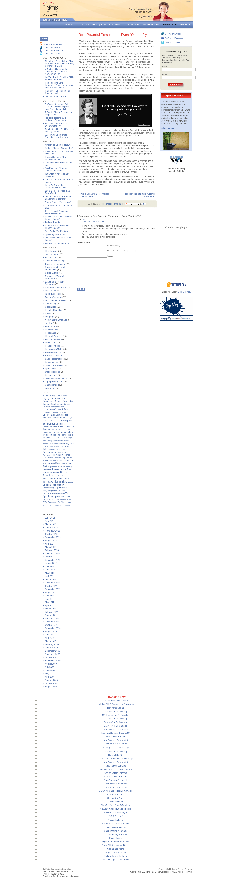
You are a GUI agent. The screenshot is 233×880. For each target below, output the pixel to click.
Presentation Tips (53, 352)
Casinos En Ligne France (115, 834)
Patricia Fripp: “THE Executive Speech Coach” (59, 218)
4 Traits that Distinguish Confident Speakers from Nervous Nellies (56, 71)
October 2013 (51, 534)
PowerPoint (47, 461)
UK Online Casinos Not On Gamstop (116, 758)
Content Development (55, 264)
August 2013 (51, 540)
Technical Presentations (56, 378)
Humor (48, 313)
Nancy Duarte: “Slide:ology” (58, 202)
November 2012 (52, 553)
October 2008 (51, 683)
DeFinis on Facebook (53, 50)
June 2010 (50, 635)
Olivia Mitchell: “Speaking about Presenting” (57, 212)
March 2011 (50, 609)
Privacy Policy (176, 869)
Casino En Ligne (115, 802)
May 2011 (49, 602)
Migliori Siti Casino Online (116, 701)
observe (55, 449)
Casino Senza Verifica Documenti (115, 824)
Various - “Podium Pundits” (57, 243)
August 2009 (51, 664)
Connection (68, 401)
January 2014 (51, 527)
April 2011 (49, 605)
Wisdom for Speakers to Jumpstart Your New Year (56, 136)
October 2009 (51, 657)
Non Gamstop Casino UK (115, 780)
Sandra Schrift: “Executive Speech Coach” (57, 226)
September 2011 (52, 589)
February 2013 (52, 550)
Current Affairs (51, 273)
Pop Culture (50, 342)
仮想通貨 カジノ (115, 816)
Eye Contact (50, 291)
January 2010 (51, 648)
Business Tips (51, 257)
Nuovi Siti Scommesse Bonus (115, 845)
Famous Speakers (53, 297)
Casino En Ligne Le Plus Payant (116, 859)
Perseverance (51, 329)
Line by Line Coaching (52, 446)
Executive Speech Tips (55, 287)
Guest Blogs (50, 307)
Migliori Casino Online (115, 852)
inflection (46, 444)
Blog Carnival (51, 251)
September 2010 (53, 628)
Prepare (70, 460)
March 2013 (50, 547)
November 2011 (52, 583)
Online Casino (115, 838)
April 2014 (50, 521)
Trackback (118, 204)
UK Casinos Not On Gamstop (115, 715)
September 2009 (53, 661)
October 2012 (51, 557)
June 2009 (50, 670)
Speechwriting (51, 368)
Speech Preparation (54, 365)
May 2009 (49, 674)
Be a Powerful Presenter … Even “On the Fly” (57, 124)
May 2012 (49, 573)
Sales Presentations (54, 359)
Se (83, 219)
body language (52, 254)
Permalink (107, 204)
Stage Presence (52, 372)
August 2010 (51, 631)
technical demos (59, 490)
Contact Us (163, 869)
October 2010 (51, 625)
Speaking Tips (51, 362)
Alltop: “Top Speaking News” (58, 145)
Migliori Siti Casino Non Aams (115, 842)
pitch (44, 458)
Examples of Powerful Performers (55, 277)
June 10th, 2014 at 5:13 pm (93, 222)
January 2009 (51, 680)
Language (50, 316)
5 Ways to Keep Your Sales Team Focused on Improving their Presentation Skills (58, 106)
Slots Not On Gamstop (115, 736)
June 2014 (50, 518)
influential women (57, 444)
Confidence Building (54, 261)
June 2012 (50, 570)
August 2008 (51, 687)
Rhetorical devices (53, 355)
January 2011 (51, 615)
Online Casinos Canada (116, 744)
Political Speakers (53, 339)
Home (189, 2)
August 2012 (51, 563)
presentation (49, 463)
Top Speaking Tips (53, 381)
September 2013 (53, 537)
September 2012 (53, 560)
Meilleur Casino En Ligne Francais (116, 769)
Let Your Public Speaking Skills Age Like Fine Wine (59, 78)
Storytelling (50, 375)
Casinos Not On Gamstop (115, 711)
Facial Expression (53, 294)
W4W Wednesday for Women (55, 502)
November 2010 (52, 622)
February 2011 (52, 612)
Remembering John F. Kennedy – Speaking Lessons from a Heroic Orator (59, 85)
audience (47, 395)
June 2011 (50, 599)
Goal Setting (50, 304)
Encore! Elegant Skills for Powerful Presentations (55, 416)
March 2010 (50, 641)
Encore (63, 412)
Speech (71, 482)
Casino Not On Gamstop (115, 773)
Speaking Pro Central (55, 234)
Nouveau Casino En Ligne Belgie (115, 809)
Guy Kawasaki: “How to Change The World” (56, 169)
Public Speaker (51, 472)
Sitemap (188, 869)
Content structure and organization (55, 268)
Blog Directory (184, 292)
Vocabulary (50, 388)
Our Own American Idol (55, 96)
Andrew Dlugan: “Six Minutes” (59, 148)
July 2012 (49, 566)
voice (69, 499)
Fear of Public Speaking (56, 300)
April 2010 (50, 638)
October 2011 (51, 586)
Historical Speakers (54, 310)
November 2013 (52, 531)
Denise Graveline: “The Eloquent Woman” (56, 158)
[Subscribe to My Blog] (41, 44)
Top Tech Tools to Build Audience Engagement (55, 119)
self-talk (66, 479)
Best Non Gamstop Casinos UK (115, 733)
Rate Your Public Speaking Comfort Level (57, 92)
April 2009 (50, 677)
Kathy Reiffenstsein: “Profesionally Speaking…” (57, 186)
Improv (66, 441)
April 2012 (50, 576)
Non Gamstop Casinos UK (116, 729)
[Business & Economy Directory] (176, 286)
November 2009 (52, 654)
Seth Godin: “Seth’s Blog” (56, 231)
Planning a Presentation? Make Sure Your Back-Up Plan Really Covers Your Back (59, 63)
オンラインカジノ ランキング (115, 747)
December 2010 (52, 618)
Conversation (48, 409)
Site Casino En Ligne (116, 827)
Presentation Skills (53, 349)
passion (48, 323)
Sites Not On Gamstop (115, 766)
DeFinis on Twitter (51, 53)
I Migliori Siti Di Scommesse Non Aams (116, 704)
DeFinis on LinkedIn (52, 47)
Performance (51, 326)
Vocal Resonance (59, 499)
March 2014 (50, 524)
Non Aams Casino (115, 708)
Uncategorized (52, 385)
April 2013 (50, 544)
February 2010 (52, 644)
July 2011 (49, 596)
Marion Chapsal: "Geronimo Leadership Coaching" (58, 197)
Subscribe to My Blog (53, 44)
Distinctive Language (57, 320)
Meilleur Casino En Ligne (115, 812)
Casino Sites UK (115, 755)
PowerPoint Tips (52, 346)
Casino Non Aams (115, 794)
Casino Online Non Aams (115, 784)
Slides (45, 482)
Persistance (50, 333)
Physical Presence (53, 336)
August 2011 (51, 592)
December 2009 (52, 651)
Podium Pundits (52, 222)
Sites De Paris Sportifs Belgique (115, 805)
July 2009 (49, 667)
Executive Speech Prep (53, 426)
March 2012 (50, 579)
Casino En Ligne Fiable (116, 787)
